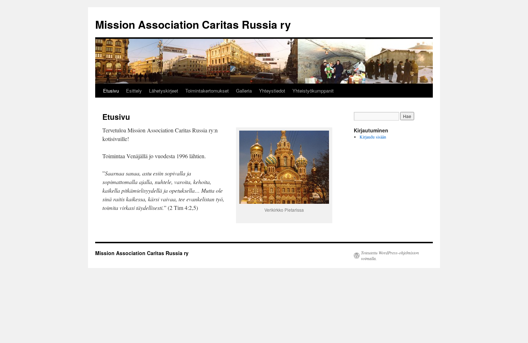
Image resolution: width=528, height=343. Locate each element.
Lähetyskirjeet (163, 90)
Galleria (244, 90)
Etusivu (111, 90)
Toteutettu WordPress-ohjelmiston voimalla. (390, 255)
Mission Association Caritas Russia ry (193, 24)
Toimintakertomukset (207, 90)
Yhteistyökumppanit (313, 90)
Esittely (134, 90)
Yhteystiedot (272, 90)
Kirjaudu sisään (373, 137)
